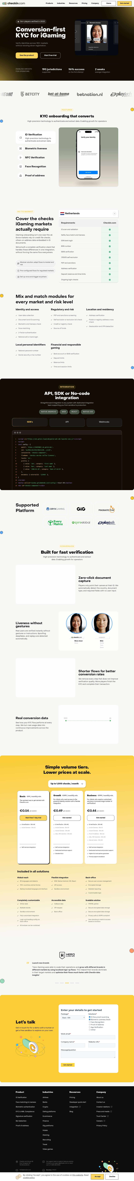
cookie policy (29, 1178)
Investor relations (103, 1107)
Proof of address (22, 1126)
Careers (99, 1121)
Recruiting (47, 1140)
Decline (112, 1176)
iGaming (46, 1135)
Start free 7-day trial (33, 818)
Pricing (84, 3)
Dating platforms (49, 1111)
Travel (45, 1144)
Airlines (45, 1097)
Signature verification (24, 1116)
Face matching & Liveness (26, 1102)
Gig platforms (48, 1126)
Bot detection (21, 1121)
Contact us (100, 1102)
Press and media (103, 1111)
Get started (124, 3)
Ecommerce (47, 1116)
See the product (27, 55)
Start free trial (50, 55)
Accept (97, 1176)
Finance (46, 1121)
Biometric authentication (25, 1107)
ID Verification (21, 1097)
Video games (48, 1149)
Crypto (45, 1107)
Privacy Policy (101, 1126)
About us (99, 1097)
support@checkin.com (61, 1163)
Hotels (45, 1130)
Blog (71, 1111)
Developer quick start (78, 1102)
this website (77, 1175)
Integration (74, 1107)
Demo (108, 3)
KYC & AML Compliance (25, 1111)
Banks (45, 1102)
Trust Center (101, 1116)
